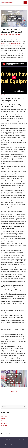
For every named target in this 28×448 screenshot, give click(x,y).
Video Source (4, 95)
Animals (3, 418)
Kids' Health (4, 423)
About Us (4, 444)
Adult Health (4, 416)
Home (19, 34)
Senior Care (4, 425)
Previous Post (14, 391)
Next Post (14, 395)
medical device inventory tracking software (11, 43)
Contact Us (10, 444)
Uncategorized (4, 428)
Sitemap (16, 444)
